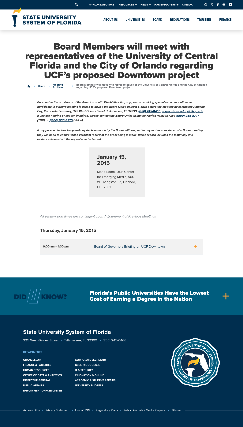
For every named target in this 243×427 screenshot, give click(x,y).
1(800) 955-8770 (61, 120)
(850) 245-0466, (149, 111)
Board (41, 86)
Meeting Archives (58, 86)
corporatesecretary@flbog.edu (182, 111)
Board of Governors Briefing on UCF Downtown (146, 246)
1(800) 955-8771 (187, 115)
